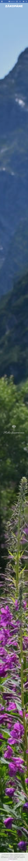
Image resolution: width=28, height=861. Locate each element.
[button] (2, 1)
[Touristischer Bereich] (14, 5)
